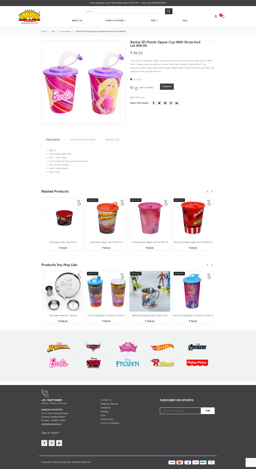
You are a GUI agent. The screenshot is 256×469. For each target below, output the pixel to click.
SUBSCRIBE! (208, 410)
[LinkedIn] (177, 103)
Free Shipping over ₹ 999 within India (109, 2)
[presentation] (207, 191)
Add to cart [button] (63, 245)
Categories (106, 408)
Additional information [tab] (82, 139)
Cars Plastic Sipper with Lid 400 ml (207, 43)
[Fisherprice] (197, 363)
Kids (53, 31)
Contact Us (106, 400)
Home (44, 31)
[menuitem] (77, 20)
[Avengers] (197, 347)
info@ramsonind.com (51, 424)
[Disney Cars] (93, 347)
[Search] (168, 11)
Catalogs (105, 411)
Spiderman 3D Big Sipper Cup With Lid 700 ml (213, 43)
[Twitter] (159, 103)
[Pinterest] (165, 103)
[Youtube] (59, 443)
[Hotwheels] (162, 347)
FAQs (103, 415)
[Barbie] (58, 363)
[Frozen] (128, 363)
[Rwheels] (162, 363)
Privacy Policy (107, 419)
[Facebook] (153, 103)
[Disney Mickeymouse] (93, 363)
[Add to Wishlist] (78, 201)
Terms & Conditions (110, 423)
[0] (224, 16)
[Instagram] (171, 103)
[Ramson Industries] (29, 16)
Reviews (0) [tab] (112, 139)
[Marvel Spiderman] (58, 347)
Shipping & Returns (109, 404)
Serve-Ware (65, 31)
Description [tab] (53, 139)
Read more (106, 245)
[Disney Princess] (128, 347)
